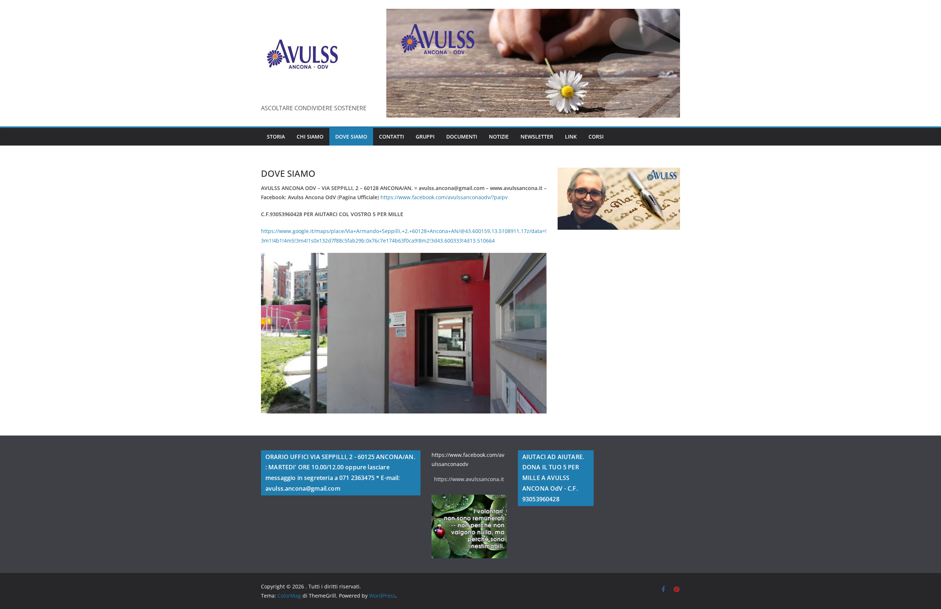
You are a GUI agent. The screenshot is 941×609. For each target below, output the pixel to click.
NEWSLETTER (536, 136)
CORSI (596, 136)
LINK (571, 136)
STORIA (276, 136)
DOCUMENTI (461, 136)
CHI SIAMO (310, 136)
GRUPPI (425, 136)
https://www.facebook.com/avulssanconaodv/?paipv (444, 197)
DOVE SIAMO (351, 136)
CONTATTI (391, 136)
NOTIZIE (499, 136)
